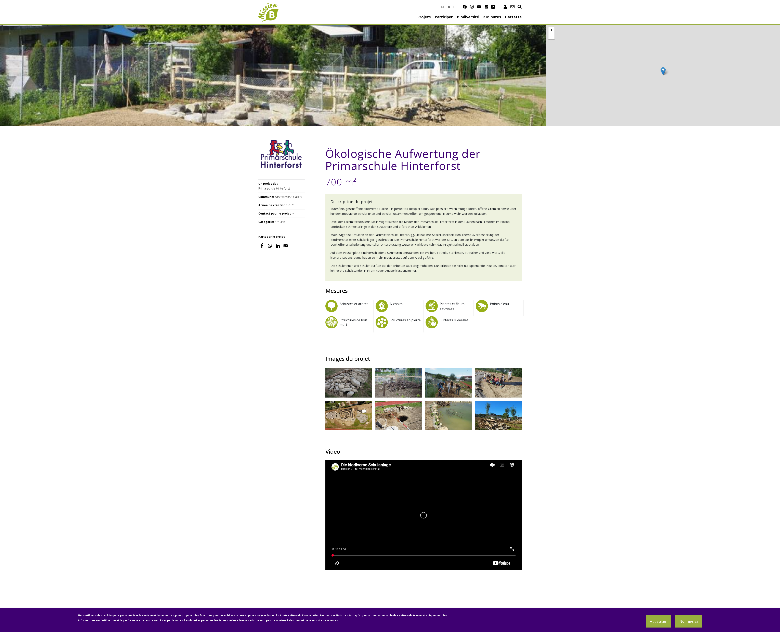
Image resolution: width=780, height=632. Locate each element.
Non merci (688, 621)
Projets (424, 16)
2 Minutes (492, 16)
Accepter (658, 621)
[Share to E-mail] (285, 245)
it (453, 7)
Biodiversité (468, 16)
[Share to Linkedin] (277, 245)
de (443, 7)
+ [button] (551, 30)
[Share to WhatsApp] (269, 245)
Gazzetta (513, 16)
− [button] (551, 36)
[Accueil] (268, 5)
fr (448, 7)
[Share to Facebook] (261, 245)
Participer (444, 16)
